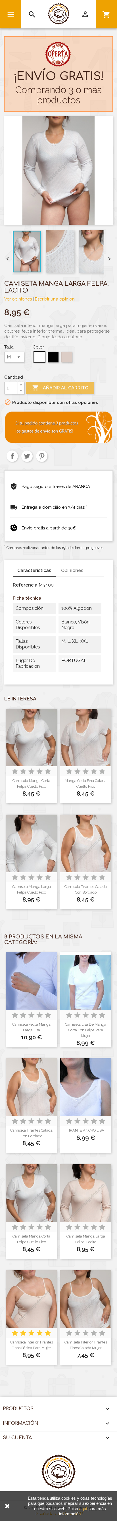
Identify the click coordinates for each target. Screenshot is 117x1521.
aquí (83, 1508)
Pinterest (41, 456)
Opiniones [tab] (72, 570)
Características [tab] (34, 570)
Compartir (12, 456)
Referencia (25, 585)
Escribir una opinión (55, 299)
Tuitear (27, 456)
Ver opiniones (18, 299)
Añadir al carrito (60, 387)
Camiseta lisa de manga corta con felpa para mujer (85, 1030)
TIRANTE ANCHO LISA (85, 1130)
